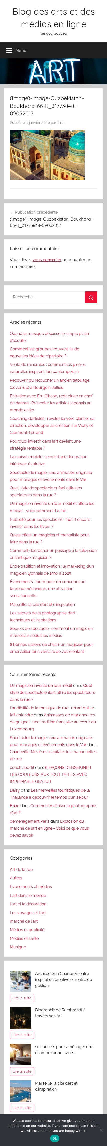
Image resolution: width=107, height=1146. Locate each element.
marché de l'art (24, 921)
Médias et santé (24, 938)
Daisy (15, 790)
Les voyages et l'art (28, 912)
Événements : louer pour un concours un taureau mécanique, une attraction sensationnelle (47, 588)
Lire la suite (22, 998)
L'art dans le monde (28, 895)
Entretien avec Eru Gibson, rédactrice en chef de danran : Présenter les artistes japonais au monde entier (51, 403)
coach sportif (22, 767)
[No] (100, 1130)
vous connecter (47, 259)
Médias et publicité (27, 929)
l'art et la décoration (28, 904)
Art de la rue (21, 869)
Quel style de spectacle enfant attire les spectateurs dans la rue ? (52, 692)
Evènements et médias (31, 886)
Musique (18, 947)
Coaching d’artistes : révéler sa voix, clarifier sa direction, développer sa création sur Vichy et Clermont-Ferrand (52, 425)
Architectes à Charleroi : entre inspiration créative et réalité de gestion (63, 979)
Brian (14, 805)
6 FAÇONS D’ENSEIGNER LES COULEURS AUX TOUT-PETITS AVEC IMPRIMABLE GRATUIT (50, 774)
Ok (55, 1138)
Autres (16, 878)
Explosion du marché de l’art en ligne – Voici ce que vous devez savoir (49, 828)
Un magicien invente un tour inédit (41, 685)
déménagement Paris (29, 821)
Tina (60, 122)
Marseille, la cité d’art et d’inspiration (42, 604)
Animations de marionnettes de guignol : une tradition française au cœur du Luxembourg (53, 722)
